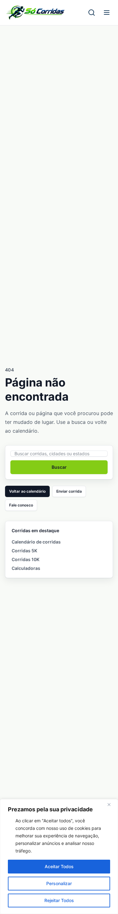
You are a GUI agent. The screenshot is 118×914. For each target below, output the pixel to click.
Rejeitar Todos (59, 900)
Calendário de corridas (36, 541)
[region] (59, 856)
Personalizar (59, 883)
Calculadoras (26, 568)
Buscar (59, 467)
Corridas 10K (25, 559)
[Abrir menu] (106, 12)
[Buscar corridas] (91, 12)
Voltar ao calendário (27, 491)
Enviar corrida (69, 491)
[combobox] (59, 454)
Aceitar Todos (59, 866)
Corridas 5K (24, 550)
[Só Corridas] (35, 12)
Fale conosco (21, 505)
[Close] (111, 804)
